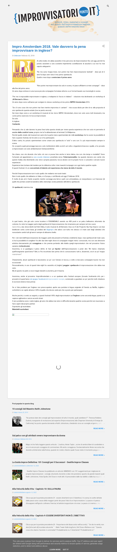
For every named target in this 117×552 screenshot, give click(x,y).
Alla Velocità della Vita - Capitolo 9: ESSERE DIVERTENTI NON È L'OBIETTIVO (48, 515)
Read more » (99, 428)
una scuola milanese (42, 157)
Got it (66, 550)
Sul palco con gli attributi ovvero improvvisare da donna (38, 435)
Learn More (55, 550)
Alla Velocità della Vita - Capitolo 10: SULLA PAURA (36, 489)
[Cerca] (108, 6)
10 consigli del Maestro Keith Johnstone (31, 409)
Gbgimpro (50, 230)
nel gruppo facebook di (47, 279)
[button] (103, 46)
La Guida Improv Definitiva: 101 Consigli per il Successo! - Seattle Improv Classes (50, 462)
